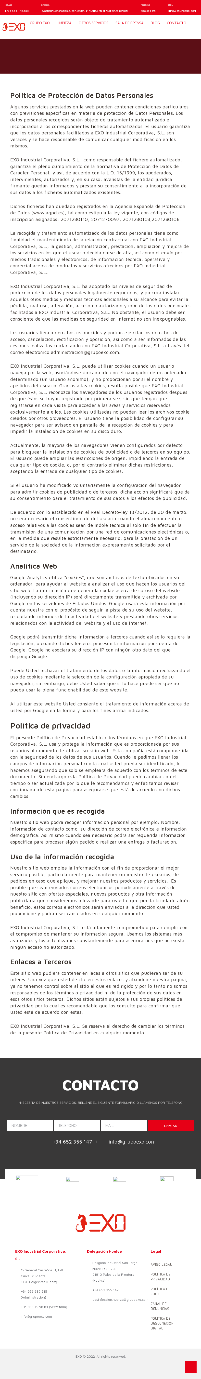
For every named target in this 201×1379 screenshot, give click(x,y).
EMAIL (170, 5)
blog (155, 23)
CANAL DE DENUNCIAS (160, 1306)
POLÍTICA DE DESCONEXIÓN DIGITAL (162, 1323)
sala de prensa (129, 23)
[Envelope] (53, 32)
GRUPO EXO (40, 23)
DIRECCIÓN (45, 5)
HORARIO (8, 5)
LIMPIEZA (64, 23)
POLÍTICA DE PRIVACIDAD (161, 1277)
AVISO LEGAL (161, 1265)
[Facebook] (34, 32)
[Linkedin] (44, 32)
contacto (176, 23)
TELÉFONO (145, 5)
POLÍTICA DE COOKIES (161, 1291)
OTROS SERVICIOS (93, 23)
